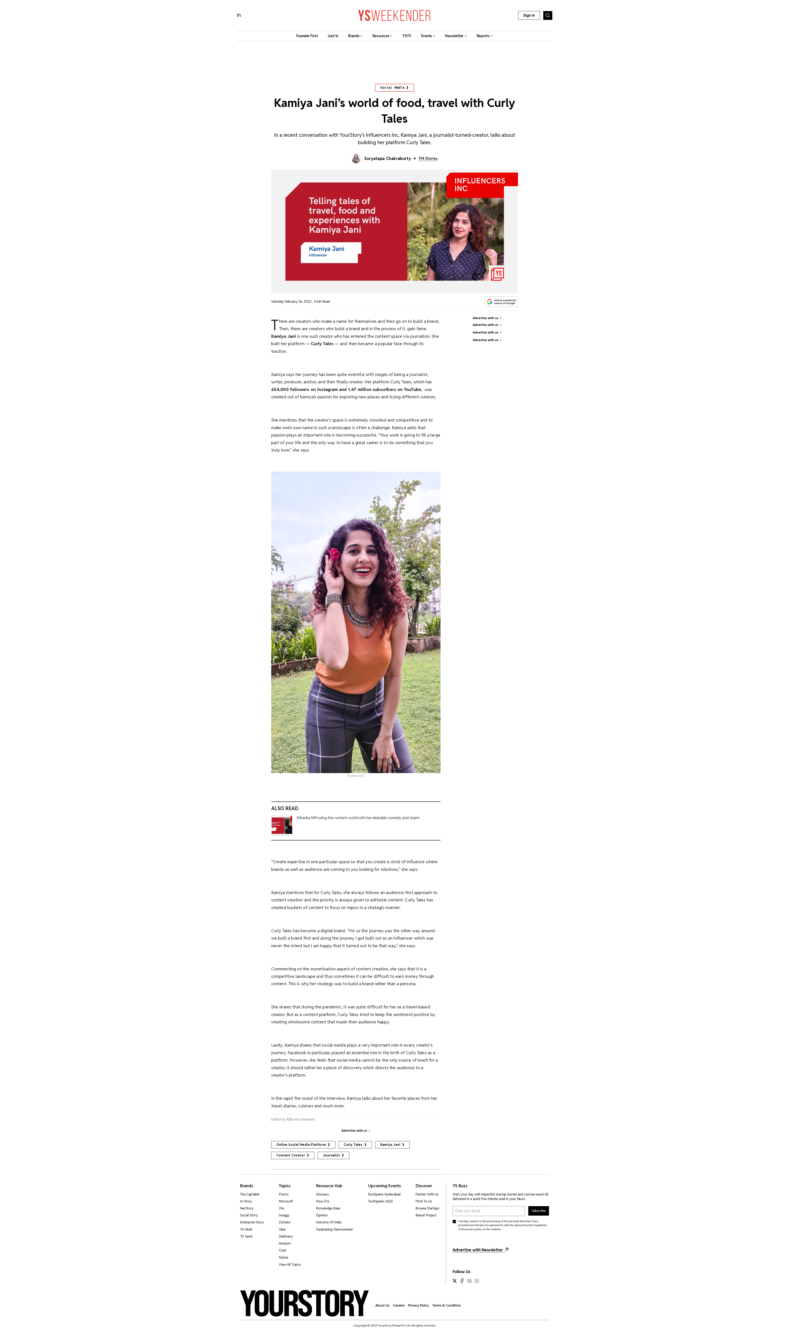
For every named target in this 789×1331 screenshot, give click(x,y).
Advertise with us (354, 1130)
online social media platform (301, 1144)
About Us (382, 1305)
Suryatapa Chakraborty (387, 158)
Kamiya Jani (390, 1144)
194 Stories (428, 158)
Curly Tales (353, 1144)
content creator (290, 1155)
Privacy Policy (418, 1305)
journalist (331, 1155)
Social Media (392, 87)
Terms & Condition (446, 1305)
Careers (399, 1305)
